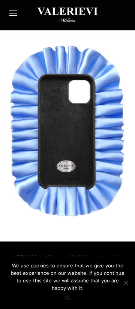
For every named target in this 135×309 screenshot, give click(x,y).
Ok (67, 298)
